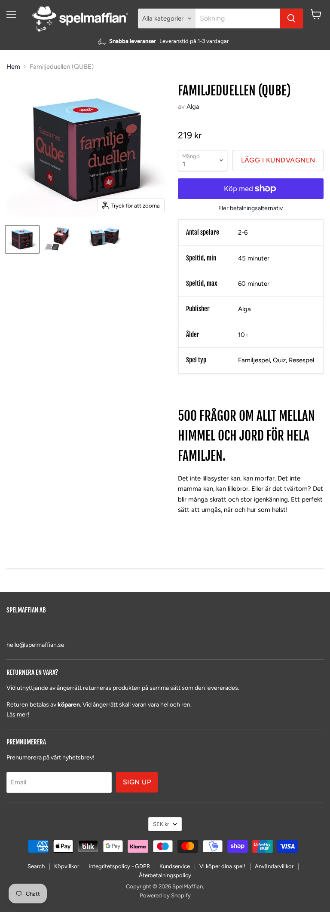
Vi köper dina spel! (222, 866)
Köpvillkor (66, 866)
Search (36, 866)
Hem (13, 66)
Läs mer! (17, 714)
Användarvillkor (274, 866)
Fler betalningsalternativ (250, 208)
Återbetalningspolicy (165, 875)
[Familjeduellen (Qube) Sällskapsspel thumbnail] (22, 239)
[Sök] (291, 18)
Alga (192, 106)
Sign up (137, 782)
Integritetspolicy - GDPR (119, 866)
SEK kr (161, 824)
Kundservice (174, 866)
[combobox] (238, 18)
